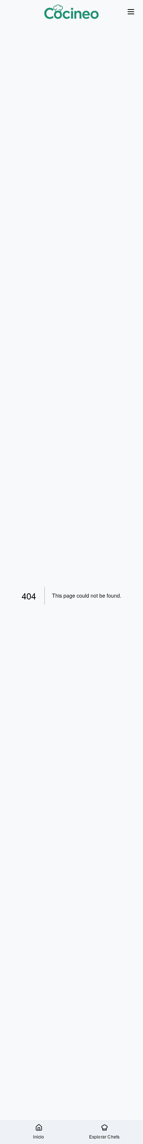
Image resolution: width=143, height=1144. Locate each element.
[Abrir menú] (130, 11)
